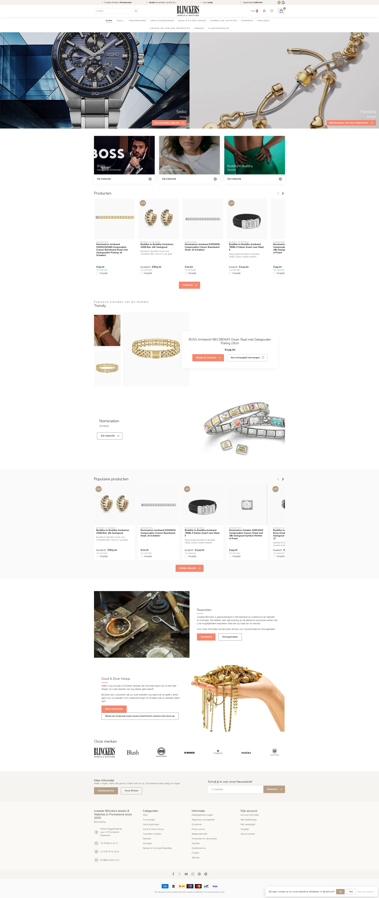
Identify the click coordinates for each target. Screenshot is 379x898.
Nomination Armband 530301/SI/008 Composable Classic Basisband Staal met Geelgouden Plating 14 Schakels (112, 250)
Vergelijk (103, 273)
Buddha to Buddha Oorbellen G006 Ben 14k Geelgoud (156, 245)
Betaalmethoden (199, 834)
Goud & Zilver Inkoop (192, 21)
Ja (340, 891)
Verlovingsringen (162, 21)
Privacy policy (198, 829)
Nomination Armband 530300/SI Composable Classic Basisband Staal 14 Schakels (202, 247)
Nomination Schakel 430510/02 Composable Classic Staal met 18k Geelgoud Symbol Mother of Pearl (246, 534)
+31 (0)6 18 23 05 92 (109, 851)
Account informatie (250, 815)
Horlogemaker (230, 637)
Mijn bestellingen (249, 819)
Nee (351, 891)
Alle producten (248, 834)
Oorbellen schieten (224, 21)
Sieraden (247, 21)
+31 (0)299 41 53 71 (109, 843)
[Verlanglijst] (271, 11)
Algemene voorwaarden (203, 819)
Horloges (263, 21)
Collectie (188, 285)
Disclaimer (197, 824)
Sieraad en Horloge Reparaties (170, 28)
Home (109, 21)
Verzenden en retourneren (204, 838)
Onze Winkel (131, 790)
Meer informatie (114, 709)
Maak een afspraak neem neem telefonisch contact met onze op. (140, 716)
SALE (120, 21)
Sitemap (195, 857)
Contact (195, 853)
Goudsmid (206, 637)
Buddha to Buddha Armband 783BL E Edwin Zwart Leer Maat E (246, 247)
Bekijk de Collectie (206, 357)
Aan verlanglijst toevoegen (245, 357)
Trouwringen (137, 21)
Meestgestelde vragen (202, 815)
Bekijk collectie (187, 568)
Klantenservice (219, 28)
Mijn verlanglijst (248, 824)
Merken (199, 28)
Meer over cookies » (366, 892)
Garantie (196, 843)
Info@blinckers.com (109, 860)
